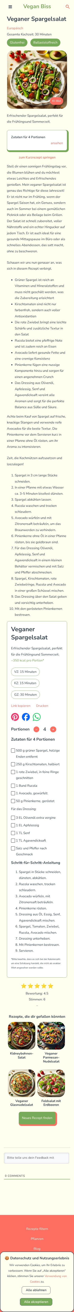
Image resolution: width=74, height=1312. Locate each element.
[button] (68, 6)
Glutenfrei (17, 42)
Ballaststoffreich (45, 42)
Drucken (42, 705)
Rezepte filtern (37, 1229)
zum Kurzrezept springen (37, 157)
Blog (37, 1248)
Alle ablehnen (36, 1290)
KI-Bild (56, 101)
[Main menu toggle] (10, 6)
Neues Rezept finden (37, 1118)
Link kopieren (20, 705)
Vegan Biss (37, 6)
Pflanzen (37, 1238)
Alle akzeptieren (36, 1301)
